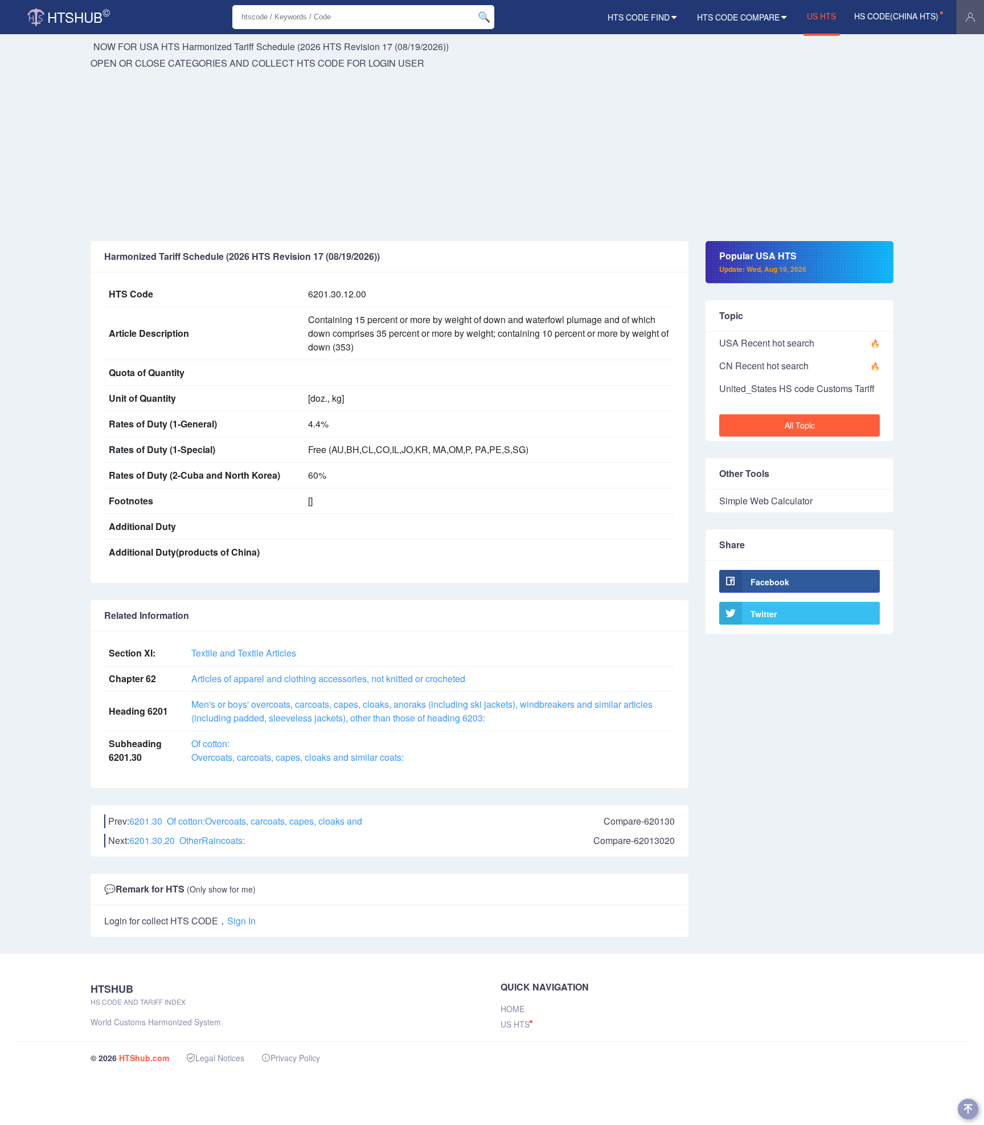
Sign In (241, 920)
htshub (78, 16)
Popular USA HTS (762, 261)
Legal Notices (219, 1057)
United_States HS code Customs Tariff (797, 388)
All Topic (800, 425)
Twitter (764, 613)
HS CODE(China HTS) (896, 16)
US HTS (821, 16)
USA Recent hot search (766, 342)
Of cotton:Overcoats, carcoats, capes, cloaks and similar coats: (297, 750)
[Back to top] (968, 1109)
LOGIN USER (396, 63)
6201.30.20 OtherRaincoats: (187, 840)
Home (512, 1008)
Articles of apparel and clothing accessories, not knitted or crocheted (328, 678)
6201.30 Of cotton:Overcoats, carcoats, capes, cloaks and (245, 821)
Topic (731, 315)
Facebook (770, 582)
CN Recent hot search (764, 365)
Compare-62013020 (634, 840)
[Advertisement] (492, 155)
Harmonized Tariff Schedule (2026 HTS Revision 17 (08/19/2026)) (315, 46)
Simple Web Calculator (766, 500)
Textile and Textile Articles (243, 652)
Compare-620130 (639, 821)
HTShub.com (144, 1057)
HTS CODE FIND (639, 17)
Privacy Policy (295, 1057)
